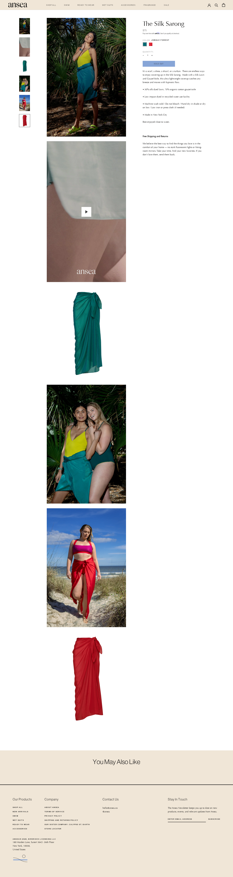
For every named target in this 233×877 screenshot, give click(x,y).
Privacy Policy (53, 816)
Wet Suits (107, 5)
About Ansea (52, 807)
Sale (166, 5)
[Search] (216, 5)
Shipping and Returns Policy (61, 820)
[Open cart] (223, 5)
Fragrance (150, 5)
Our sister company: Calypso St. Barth (67, 824)
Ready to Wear (86, 5)
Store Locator (53, 829)
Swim (67, 5)
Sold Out (159, 64)
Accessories (128, 5)
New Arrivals (20, 812)
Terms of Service (55, 812)
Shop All (51, 5)
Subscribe (214, 819)
